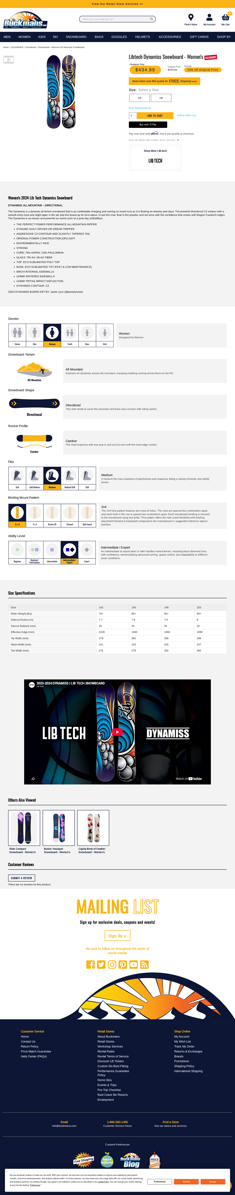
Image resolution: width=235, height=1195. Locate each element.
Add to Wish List (186, 115)
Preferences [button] (35, 1185)
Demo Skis (105, 1080)
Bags (99, 37)
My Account (209, 24)
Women (24, 37)
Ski (55, 37)
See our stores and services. (170, 1125)
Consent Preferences (117, 1144)
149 (161, 98)
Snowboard (76, 37)
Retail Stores (106, 1041)
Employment (106, 1099)
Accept (213, 1182)
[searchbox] (152, 19)
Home (6, 47)
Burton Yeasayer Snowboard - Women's (57, 850)
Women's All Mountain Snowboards (67, 47)
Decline (186, 1182)
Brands (179, 1056)
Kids (42, 37)
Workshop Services (110, 1046)
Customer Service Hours (117, 1125)
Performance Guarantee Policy (113, 1073)
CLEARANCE (17, 47)
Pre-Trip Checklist (109, 1090)
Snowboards (44, 47)
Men (7, 37)
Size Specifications (140, 108)
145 (139, 98)
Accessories (170, 37)
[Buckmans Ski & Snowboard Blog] (131, 1160)
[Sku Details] (178, 140)
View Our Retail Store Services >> (117, 4)
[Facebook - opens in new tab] (90, 965)
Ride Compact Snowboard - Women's (22, 850)
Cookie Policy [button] (103, 1182)
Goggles (119, 37)
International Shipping (188, 1071)
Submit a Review (21, 878)
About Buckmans (109, 1036)
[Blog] (144, 965)
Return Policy (29, 1046)
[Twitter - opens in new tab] (101, 965)
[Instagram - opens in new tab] (112, 965)
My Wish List (182, 1041)
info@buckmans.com (64, 1125)
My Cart (226, 19)
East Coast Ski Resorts (113, 1094)
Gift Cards (199, 37)
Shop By (224, 37)
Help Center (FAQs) (34, 1056)
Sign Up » (117, 935)
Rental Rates (106, 1051)
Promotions (181, 1061)
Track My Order (184, 1046)
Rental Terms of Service (113, 1056)
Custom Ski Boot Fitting (113, 1066)
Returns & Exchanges (188, 1051)
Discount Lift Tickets (111, 1061)
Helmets (142, 37)
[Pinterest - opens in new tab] (123, 965)
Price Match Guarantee (36, 1051)
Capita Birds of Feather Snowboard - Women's (91, 850)
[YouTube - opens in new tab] (133, 965)
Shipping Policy (184, 1066)
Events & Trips (107, 1085)
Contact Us (28, 1041)
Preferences (160, 1182)
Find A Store (190, 24)
